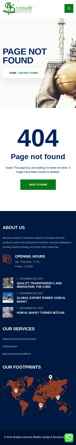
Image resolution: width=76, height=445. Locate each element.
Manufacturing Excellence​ (17, 353)
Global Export (10, 346)
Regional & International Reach (19, 339)
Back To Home (38, 184)
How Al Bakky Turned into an (40, 312)
